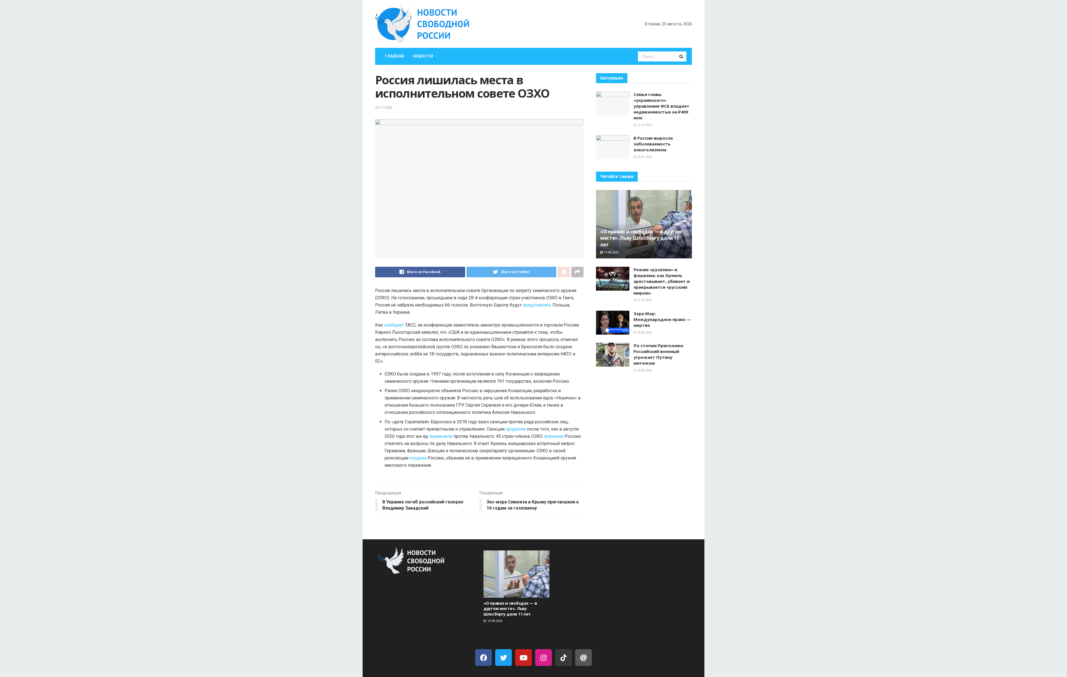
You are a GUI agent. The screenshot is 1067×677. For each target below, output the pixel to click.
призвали (554, 436)
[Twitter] (503, 657)
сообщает (394, 325)
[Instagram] (543, 657)
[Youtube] (523, 657)
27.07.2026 (644, 300)
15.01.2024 (644, 157)
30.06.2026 (644, 332)
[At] (583, 657)
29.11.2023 (383, 107)
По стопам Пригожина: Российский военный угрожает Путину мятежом (659, 354)
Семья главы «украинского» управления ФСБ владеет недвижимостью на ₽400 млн (661, 106)
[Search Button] (682, 56)
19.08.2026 (611, 252)
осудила (419, 458)
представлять (537, 305)
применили (440, 436)
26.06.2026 (644, 370)
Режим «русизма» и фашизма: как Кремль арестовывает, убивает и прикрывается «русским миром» (662, 281)
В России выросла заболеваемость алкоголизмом (653, 143)
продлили (516, 429)
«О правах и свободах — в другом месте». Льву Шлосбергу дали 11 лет (641, 238)
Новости (423, 56)
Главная (394, 56)
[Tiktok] (563, 657)
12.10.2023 (644, 125)
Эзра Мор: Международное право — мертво (662, 319)
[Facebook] (483, 657)
